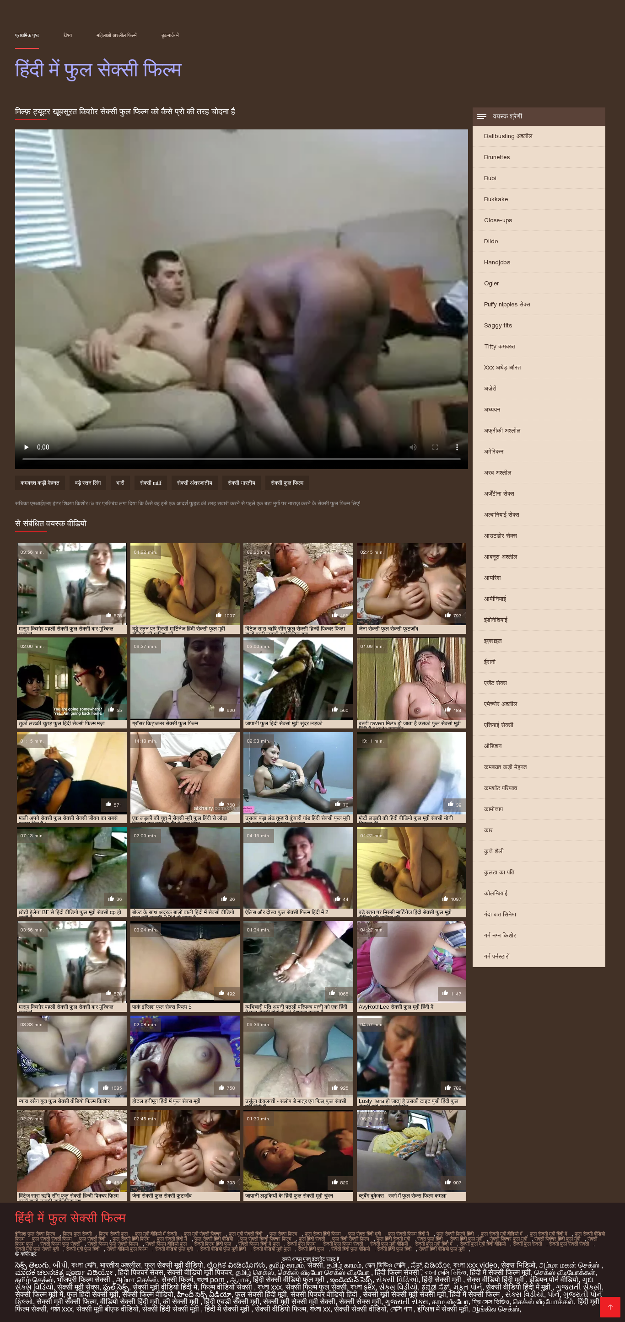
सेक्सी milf (151, 483)
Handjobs (497, 262)
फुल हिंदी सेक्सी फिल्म (350, 1239)
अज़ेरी (490, 388)
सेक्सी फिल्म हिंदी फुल (212, 1244)
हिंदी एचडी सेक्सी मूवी (231, 1302)
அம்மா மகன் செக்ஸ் (570, 1265)
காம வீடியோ (450, 1302)
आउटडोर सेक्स (500, 535)
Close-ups (498, 220)
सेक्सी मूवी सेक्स (78, 1287)
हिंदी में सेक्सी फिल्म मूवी (500, 1272)
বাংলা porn (211, 1280)
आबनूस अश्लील (500, 556)
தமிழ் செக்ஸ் (255, 1272)
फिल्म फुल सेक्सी (77, 1233)
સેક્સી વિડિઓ (397, 1280)
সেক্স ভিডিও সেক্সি (386, 1265)
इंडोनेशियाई (495, 619)
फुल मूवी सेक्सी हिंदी (245, 1233)
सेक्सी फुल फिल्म (287, 483)
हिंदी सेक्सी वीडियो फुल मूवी (289, 1280)
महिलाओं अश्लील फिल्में (117, 35)
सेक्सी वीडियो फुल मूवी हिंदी (223, 1249)
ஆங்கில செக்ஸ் (495, 1309)
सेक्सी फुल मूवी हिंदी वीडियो (483, 1244)
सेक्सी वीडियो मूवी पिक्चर (199, 1272)
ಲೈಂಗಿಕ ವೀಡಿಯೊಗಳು (236, 1265)
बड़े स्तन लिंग (88, 483)
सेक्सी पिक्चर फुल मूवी (508, 1239)
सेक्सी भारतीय (241, 483)
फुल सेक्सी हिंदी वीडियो (213, 1239)
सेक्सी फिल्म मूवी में (39, 1294)
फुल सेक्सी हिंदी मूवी (261, 1294)
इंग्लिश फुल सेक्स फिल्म (35, 1233)
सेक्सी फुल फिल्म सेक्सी (343, 1244)
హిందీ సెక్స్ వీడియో (204, 1294)
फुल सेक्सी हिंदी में (172, 1239)
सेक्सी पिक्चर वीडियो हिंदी (325, 1294)
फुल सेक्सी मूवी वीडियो (174, 1265)
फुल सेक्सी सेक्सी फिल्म (52, 1239)
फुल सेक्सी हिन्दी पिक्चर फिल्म (265, 1239)
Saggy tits (498, 325)
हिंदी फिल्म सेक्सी (398, 1272)
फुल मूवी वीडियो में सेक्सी (156, 1233)
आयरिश (492, 577)
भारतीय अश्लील (120, 1265)
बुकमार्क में (170, 35)
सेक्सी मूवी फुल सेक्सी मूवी (37, 1249)
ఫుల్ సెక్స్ (116, 1287)
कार (488, 830)
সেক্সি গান (402, 1309)
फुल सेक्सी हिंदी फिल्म (131, 1239)
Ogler (491, 283)
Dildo (491, 241)
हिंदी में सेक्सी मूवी (228, 1309)
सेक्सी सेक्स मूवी (360, 1302)
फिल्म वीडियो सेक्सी (227, 1287)
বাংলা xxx (270, 1287)
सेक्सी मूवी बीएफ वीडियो (107, 1309)
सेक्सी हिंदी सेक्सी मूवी (171, 1309)
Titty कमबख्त (499, 346)
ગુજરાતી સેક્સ (406, 1302)
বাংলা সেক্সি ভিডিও (445, 1272)
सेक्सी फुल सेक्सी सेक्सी (569, 1244)
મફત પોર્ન (467, 1287)
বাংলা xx (320, 1309)
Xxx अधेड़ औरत (502, 367)
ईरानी (490, 661)
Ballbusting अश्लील (508, 136)
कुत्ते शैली (494, 851)
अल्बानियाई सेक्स (501, 514)
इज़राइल (493, 640)
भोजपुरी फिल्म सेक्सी (84, 1280)
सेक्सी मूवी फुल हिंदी (82, 1249)
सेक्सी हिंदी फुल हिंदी (394, 1249)
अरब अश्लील (498, 472)
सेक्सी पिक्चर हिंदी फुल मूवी (557, 1239)
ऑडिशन (492, 746)
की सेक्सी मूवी (181, 1302)
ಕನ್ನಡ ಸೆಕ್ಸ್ (435, 1287)
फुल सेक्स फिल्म (283, 1233)
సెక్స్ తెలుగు (32, 1265)
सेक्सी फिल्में (177, 1280)
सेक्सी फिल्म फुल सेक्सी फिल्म (112, 1244)
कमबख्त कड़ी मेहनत (505, 767)
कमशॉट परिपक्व (500, 788)
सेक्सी (315, 1265)
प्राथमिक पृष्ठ (27, 35)
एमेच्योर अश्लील (500, 704)
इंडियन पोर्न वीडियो (553, 1280)
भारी (120, 483)
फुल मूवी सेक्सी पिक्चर (202, 1233)
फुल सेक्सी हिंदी (92, 1239)
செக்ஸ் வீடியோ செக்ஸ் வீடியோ (324, 1272)
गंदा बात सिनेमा (500, 914)
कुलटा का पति (499, 872)
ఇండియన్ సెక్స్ (351, 1280)
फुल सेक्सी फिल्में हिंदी (455, 1233)
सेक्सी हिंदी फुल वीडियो (350, 1249)
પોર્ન (554, 1294)
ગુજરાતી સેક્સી (579, 1287)
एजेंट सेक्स (495, 683)
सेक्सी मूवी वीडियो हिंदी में (165, 1287)
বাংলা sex (362, 1287)
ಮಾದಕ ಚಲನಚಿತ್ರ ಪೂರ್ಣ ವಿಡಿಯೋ (64, 1272)
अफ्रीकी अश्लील (502, 430)
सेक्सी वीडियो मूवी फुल (272, 1249)
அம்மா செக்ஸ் (137, 1280)
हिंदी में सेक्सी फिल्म (475, 1294)
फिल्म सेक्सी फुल (113, 1233)
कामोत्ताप (493, 809)
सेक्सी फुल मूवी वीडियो (389, 1244)
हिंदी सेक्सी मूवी (442, 1280)
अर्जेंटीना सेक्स (499, 493)
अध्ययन (492, 409)
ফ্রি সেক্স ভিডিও (490, 1302)
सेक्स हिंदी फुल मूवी (466, 1239)
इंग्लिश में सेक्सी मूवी (442, 1309)
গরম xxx (61, 1309)
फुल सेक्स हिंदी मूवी (364, 1233)
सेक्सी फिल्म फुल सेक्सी (60, 1244)
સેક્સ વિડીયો (398, 1287)
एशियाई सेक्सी (498, 725)
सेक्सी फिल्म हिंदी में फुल (259, 1244)
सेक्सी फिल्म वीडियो (147, 1294)
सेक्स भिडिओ (518, 1265)
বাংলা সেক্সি (83, 1265)
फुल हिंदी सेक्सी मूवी (393, 1239)
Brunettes (497, 157)
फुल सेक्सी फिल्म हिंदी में (408, 1233)
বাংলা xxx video (475, 1265)
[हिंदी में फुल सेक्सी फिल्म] (610, 1307)
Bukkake (496, 199)
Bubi (490, 178)
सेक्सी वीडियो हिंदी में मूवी (519, 1287)
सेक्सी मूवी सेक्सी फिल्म (67, 1302)
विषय (68, 35)
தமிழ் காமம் (286, 1265)
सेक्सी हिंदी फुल (311, 1249)
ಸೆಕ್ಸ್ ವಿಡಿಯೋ (430, 1265)
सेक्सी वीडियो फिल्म (280, 1309)
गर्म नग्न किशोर (500, 935)
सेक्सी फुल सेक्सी (527, 1244)
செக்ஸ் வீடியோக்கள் (564, 1272)
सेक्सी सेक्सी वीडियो (360, 1309)
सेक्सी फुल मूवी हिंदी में (434, 1244)
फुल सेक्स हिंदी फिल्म (323, 1233)
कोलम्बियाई (495, 893)
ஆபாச (239, 1280)
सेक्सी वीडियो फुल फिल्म (127, 1249)
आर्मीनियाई (495, 598)
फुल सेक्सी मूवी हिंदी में (548, 1233)
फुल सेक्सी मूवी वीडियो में (502, 1233)
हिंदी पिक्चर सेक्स (140, 1272)
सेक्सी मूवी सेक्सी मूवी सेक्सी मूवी (404, 1294)
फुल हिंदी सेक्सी (312, 1239)
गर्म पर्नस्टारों (497, 956)
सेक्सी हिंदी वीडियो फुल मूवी (441, 1249)
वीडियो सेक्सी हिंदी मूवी (129, 1302)
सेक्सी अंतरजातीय (194, 483)
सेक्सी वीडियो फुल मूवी (174, 1249)
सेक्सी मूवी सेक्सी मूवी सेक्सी (299, 1302)
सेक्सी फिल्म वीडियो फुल (166, 1244)
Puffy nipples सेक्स (507, 304)
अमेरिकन (493, 451)
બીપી (60, 1265)
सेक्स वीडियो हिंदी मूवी (496, 1280)
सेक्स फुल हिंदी (429, 1239)
